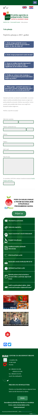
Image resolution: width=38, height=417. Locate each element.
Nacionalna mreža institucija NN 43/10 (20, 262)
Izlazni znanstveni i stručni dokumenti (20, 234)
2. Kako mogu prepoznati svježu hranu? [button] (19, 54)
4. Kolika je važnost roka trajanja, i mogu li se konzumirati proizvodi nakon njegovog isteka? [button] (19, 76)
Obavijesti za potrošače (15, 221)
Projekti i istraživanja (14, 240)
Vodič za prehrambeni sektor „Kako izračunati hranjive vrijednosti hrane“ (20, 286)
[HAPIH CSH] (15, 19)
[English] (23, 8)
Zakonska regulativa (14, 227)
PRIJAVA (22, 398)
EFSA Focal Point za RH (15, 255)
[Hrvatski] (30, 8)
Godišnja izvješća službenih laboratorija (17, 248)
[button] (35, 2)
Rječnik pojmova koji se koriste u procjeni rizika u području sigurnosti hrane (19, 277)
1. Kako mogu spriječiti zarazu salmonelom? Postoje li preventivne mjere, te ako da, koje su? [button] (17, 44)
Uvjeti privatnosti (19, 407)
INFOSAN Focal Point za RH (16, 268)
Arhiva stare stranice (27, 411)
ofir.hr (34, 413)
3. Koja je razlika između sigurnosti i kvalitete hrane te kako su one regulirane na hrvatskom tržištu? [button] (18, 64)
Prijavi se (19, 214)
